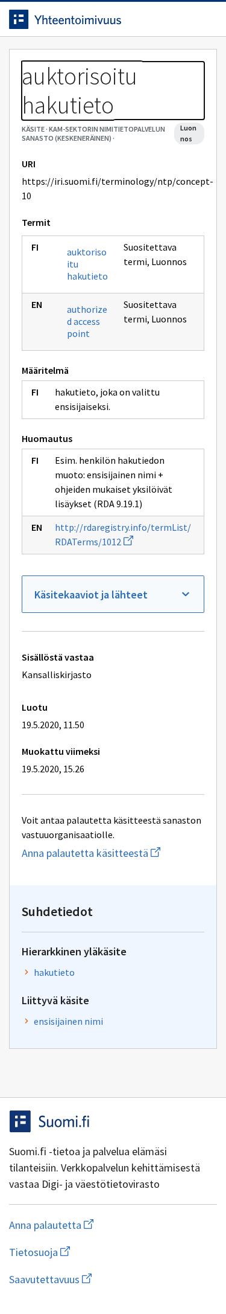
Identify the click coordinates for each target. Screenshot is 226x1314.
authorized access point (87, 321)
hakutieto (54, 972)
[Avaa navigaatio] (205, 19)
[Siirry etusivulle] (89, 19)
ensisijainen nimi (68, 1021)
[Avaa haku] (181, 19)
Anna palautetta (99, 1225)
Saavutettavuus (113, 1279)
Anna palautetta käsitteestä (113, 853)
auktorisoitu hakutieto (87, 264)
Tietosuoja (98, 1252)
